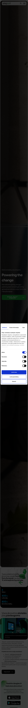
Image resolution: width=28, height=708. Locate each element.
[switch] (24, 357)
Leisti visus (14, 372)
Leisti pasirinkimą (14, 376)
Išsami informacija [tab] (14, 327)
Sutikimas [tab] (4, 327)
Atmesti (14, 381)
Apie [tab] (23, 327)
